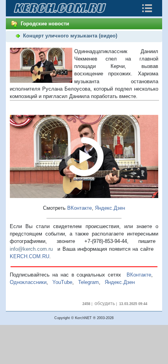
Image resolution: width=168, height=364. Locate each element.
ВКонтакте (79, 208)
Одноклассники (28, 282)
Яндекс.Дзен (110, 208)
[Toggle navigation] (147, 8)
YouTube (62, 282)
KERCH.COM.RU (29, 256)
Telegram (88, 282)
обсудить (105, 303)
